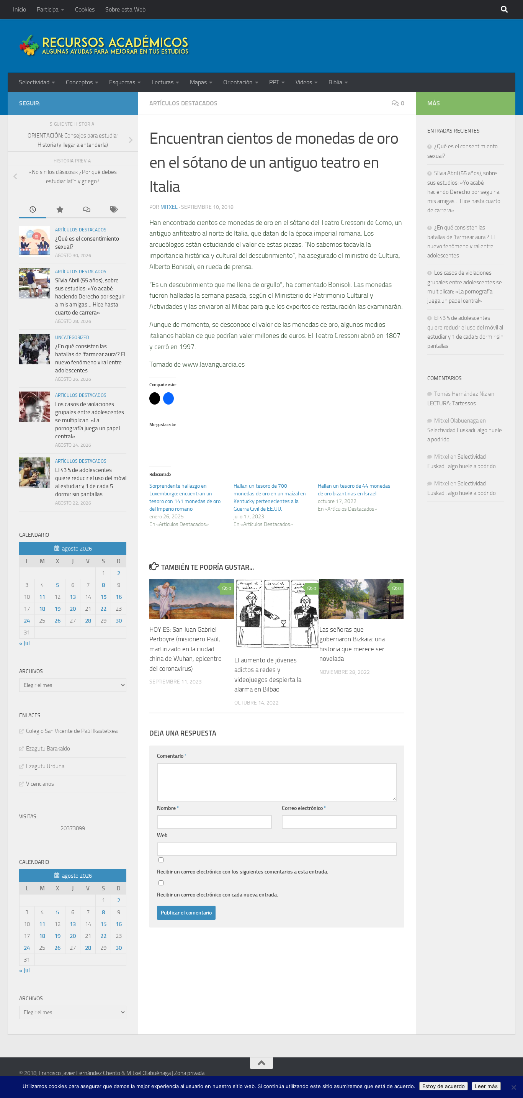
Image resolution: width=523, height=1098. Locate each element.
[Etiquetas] (113, 210)
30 (119, 620)
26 (57, 620)
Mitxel (169, 207)
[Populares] (59, 210)
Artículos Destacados (183, 103)
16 (119, 596)
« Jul (24, 643)
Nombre (168, 808)
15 (103, 596)
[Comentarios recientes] (86, 210)
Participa (48, 9)
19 (57, 608)
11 (42, 596)
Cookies (85, 9)
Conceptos (79, 82)
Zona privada (189, 1073)
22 (103, 608)
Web (162, 835)
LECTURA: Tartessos (451, 403)
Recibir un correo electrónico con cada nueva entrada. (217, 895)
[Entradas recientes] (32, 210)
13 (73, 596)
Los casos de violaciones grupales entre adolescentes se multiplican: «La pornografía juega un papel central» (89, 420)
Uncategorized (72, 337)
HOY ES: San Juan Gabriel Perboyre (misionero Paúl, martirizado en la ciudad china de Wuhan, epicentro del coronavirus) (185, 649)
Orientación (238, 82)
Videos (304, 82)
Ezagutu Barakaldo (48, 748)
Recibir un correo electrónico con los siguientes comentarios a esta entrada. (242, 872)
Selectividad (34, 82)
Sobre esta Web (125, 9)
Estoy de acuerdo (443, 1086)
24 (27, 620)
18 (42, 608)
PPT (274, 82)
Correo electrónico (304, 808)
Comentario (172, 756)
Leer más (486, 1086)
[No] (513, 1087)
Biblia (335, 82)
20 (73, 608)
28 (88, 620)
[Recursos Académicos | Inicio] (104, 45)
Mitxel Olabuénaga (148, 1073)
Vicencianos (40, 783)
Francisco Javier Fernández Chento (79, 1073)
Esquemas (122, 82)
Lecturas (162, 82)
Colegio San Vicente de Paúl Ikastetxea (72, 731)
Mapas (198, 82)
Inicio (19, 9)
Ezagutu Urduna (45, 766)
